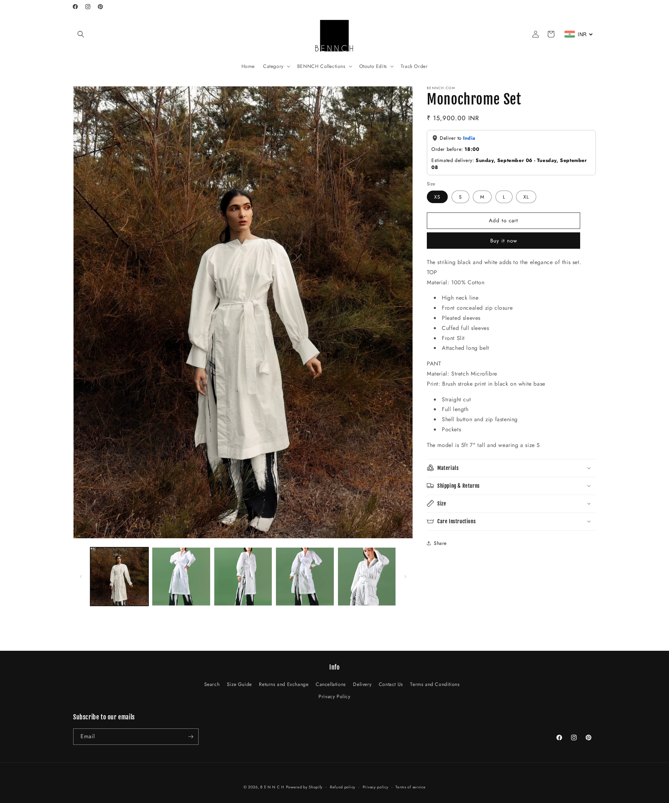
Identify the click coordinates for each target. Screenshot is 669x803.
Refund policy (342, 787)
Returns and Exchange (283, 684)
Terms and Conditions (435, 684)
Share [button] (440, 542)
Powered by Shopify (304, 787)
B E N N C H (272, 787)
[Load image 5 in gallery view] (367, 576)
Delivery (362, 684)
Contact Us (391, 684)
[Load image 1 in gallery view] (119, 576)
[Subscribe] (190, 736)
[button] (81, 34)
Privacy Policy (334, 696)
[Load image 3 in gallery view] (243, 576)
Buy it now (503, 240)
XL (526, 196)
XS (437, 196)
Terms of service (410, 787)
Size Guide (239, 684)
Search (212, 684)
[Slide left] (81, 576)
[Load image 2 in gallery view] (181, 576)
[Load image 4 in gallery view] (305, 576)
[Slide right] (405, 576)
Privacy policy (376, 787)
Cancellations (331, 684)
